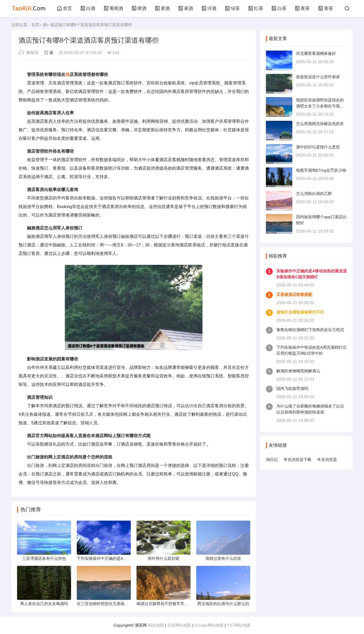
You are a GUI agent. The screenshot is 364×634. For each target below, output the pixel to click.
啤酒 (141, 8)
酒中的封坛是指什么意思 (318, 147)
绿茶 (235, 8)
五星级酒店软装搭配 (294, 294)
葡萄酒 (116, 8)
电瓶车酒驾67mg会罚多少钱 (321, 170)
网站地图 (156, 625)
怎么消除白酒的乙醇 (314, 193)
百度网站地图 (179, 625)
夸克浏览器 (327, 459)
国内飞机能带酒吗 (292, 388)
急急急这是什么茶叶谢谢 (318, 76)
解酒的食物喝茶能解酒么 (298, 371)
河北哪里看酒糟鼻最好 (316, 53)
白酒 (90, 8)
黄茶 (305, 8)
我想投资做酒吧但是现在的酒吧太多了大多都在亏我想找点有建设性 (320, 106)
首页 (67, 8)
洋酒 (211, 8)
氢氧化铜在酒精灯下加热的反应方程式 (310, 329)
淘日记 (272, 459)
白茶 (281, 8)
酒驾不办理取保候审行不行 (300, 312)
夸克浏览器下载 (297, 459)
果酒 (188, 8)
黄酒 (165, 8)
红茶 (258, 8)
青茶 (328, 8)
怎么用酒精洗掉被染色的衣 (320, 123)
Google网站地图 (209, 625)
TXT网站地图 (239, 625)
